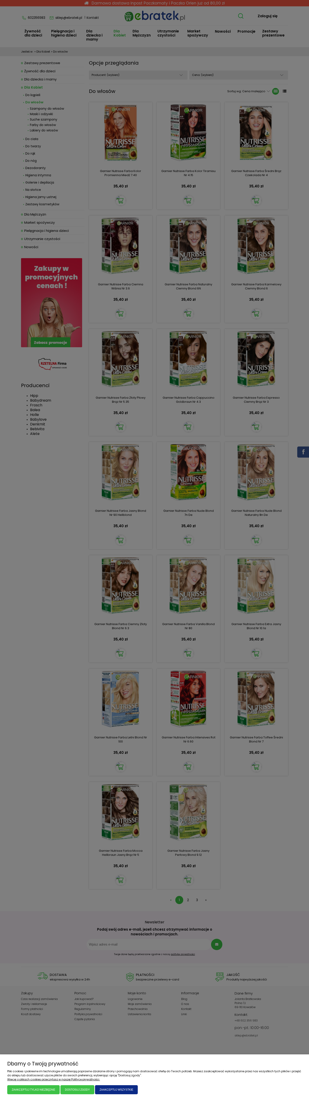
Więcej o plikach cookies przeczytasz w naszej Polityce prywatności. (53, 1079)
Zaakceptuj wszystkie (116, 1089)
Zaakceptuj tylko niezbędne (33, 1089)
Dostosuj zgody (77, 1089)
